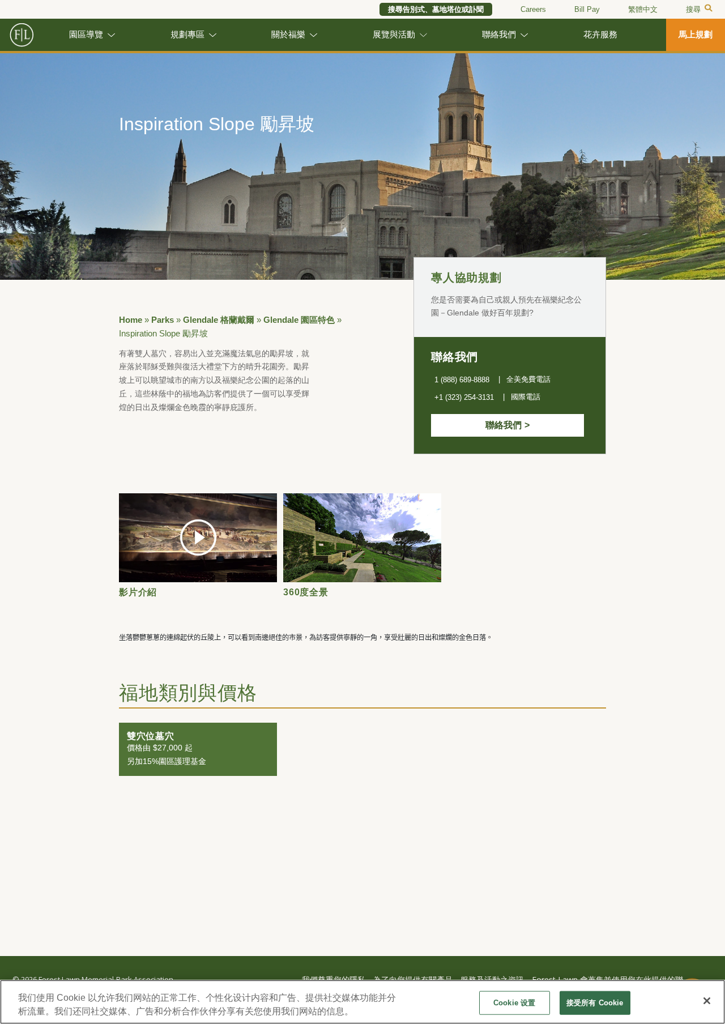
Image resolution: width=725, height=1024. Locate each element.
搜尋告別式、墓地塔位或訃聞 (436, 9)
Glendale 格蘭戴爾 (218, 320)
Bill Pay (587, 9)
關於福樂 (288, 34)
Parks (162, 320)
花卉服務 (600, 34)
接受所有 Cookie (594, 1003)
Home (130, 320)
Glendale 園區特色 (299, 320)
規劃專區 (187, 34)
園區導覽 (86, 34)
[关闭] (706, 1000)
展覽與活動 (394, 34)
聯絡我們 (499, 34)
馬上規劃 (696, 34)
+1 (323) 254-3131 (464, 397)
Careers (533, 9)
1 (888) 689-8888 (461, 380)
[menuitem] (643, 9)
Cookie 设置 (514, 1003)
